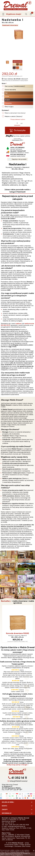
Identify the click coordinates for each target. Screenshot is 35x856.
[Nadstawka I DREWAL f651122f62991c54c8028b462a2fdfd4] (17, 65)
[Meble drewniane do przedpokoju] (9, 593)
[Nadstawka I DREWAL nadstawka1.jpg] (7, 65)
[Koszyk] (30, 15)
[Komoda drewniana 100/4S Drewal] (17, 618)
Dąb (6, 93)
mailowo (18, 324)
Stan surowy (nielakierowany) (15, 86)
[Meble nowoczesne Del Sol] (9, 556)
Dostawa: (5, 110)
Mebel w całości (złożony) (13, 116)
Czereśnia (8, 103)
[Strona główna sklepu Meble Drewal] (18, 5)
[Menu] (3, 14)
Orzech (7, 100)
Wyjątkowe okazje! (13, 14)
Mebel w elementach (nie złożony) (15, 113)
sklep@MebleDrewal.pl (18, 781)
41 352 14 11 (19, 778)
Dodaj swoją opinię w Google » (17, 765)
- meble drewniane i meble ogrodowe (17, 602)
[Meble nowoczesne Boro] (9, 581)
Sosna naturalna (10, 90)
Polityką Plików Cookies (17, 852)
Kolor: (4, 83)
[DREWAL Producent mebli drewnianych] (17, 145)
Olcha (7, 96)
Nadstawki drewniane (10, 25)
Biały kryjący (9, 107)
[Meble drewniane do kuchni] (9, 569)
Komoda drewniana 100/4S (17, 633)
